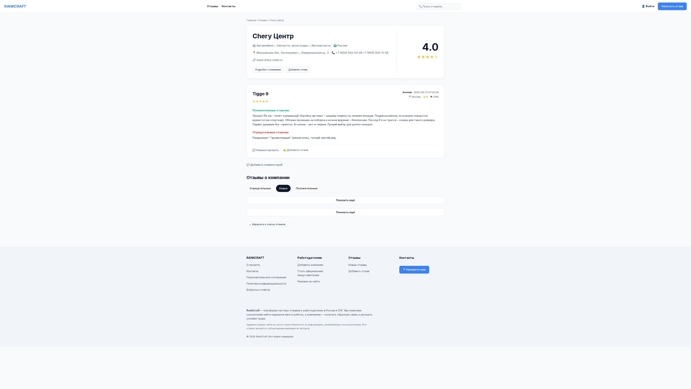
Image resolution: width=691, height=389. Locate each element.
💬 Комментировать (265, 150)
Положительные (307, 188)
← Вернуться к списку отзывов (267, 224)
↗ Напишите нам (414, 269)
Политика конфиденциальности (266, 283)
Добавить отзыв (298, 69)
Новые (283, 188)
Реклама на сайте (308, 281)
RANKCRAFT (15, 6)
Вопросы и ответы (258, 289)
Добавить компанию (310, 264)
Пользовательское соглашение (266, 277)
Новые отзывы (357, 264)
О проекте (253, 264)
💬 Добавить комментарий (265, 164)
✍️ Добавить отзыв (295, 149)
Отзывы (212, 6)
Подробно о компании (268, 69)
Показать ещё (345, 200)
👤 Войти (648, 6)
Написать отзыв (672, 6)
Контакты (228, 6)
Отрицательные (260, 188)
